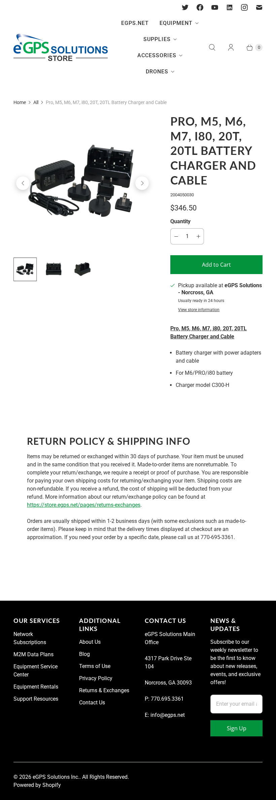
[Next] (142, 183)
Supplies (157, 39)
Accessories (156, 55)
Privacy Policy (95, 678)
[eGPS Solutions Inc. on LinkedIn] (229, 7)
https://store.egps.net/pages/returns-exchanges (83, 505)
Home (19, 102)
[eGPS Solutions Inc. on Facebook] (200, 7)
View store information (198, 310)
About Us (90, 642)
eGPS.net (135, 23)
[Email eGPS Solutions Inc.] (259, 7)
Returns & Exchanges (104, 690)
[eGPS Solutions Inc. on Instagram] (244, 7)
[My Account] (230, 47)
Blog (84, 654)
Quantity (180, 221)
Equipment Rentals (35, 687)
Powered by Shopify (37, 785)
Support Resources (35, 699)
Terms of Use (94, 666)
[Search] (212, 47)
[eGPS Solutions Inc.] (60, 47)
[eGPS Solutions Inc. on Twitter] (185, 7)
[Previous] (23, 183)
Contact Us (92, 702)
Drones (157, 71)
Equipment (176, 23)
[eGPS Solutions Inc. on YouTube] (214, 7)
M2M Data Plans (33, 654)
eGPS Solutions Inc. (56, 777)
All (35, 102)
